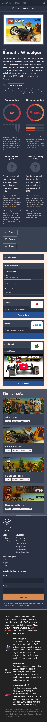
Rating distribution (22, 552)
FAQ (33, 9)
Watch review (23, 383)
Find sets (6, 538)
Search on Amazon (16, 85)
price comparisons (12, 206)
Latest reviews (21, 544)
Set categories (8, 541)
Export (12, 239)
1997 (15, 76)
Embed (12, 232)
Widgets (5, 563)
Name (5, 575)
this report (21, 605)
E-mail (5, 586)
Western (6, 79)
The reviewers (21, 549)
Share (11, 246)
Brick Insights (13, 9)
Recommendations (22, 541)
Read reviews (23, 315)
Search (44, 3)
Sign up (23, 597)
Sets (17, 9)
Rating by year (21, 547)
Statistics (25, 9)
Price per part (20, 538)
